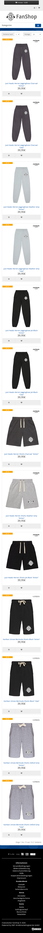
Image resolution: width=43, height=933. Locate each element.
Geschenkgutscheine (21, 898)
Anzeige (27, 34)
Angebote (21, 900)
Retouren (21, 887)
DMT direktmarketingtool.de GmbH (26, 925)
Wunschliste (21, 912)
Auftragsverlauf (21, 909)
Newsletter (21, 914)
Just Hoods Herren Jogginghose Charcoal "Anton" (21, 84)
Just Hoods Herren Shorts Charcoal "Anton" (21, 454)
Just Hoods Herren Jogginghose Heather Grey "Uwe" (21, 270)
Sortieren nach (8, 34)
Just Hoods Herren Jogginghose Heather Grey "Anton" (21, 208)
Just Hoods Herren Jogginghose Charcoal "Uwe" (21, 146)
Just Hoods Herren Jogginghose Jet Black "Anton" (22, 331)
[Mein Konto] (35, 8)
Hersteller (21, 896)
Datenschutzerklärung (21, 871)
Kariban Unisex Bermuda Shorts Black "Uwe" (21, 701)
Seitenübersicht (21, 889)
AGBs (21, 873)
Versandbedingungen (21, 866)
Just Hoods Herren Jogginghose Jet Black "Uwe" (22, 393)
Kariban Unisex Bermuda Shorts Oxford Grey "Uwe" (21, 825)
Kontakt (22, 884)
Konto (21, 907)
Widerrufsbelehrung (21, 868)
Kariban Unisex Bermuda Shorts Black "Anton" (21, 639)
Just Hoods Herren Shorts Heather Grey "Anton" (21, 517)
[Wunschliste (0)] (39, 8)
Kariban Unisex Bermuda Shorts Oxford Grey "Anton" (21, 764)
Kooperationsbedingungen (21, 875)
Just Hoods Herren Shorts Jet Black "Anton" (22, 577)
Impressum (21, 878)
